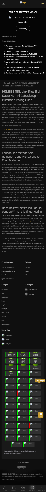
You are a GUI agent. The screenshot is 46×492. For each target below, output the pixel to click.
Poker (3, 320)
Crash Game (5, 312)
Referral (27, 275)
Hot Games (5, 289)
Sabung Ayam (6, 324)
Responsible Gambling (8, 271)
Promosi (27, 267)
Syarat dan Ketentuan (8, 279)
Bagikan (22, 28)
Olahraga (4, 309)
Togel (3, 305)
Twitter (7, 339)
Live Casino (5, 297)
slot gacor (30, 221)
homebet (31, 294)
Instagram (9, 344)
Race (3, 301)
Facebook (9, 335)
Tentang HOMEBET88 (8, 267)
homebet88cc (33, 290)
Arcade (4, 316)
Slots (3, 293)
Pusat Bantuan (6, 275)
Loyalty (27, 271)
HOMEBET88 (6, 130)
